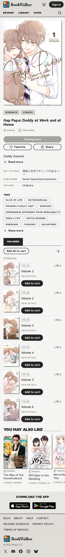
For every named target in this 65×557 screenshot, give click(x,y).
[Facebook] (21, 551)
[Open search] (60, 13)
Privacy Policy (43, 524)
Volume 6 (27, 407)
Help (30, 518)
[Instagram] (28, 551)
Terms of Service (15, 530)
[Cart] (44, 4)
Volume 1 (27, 271)
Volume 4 (27, 353)
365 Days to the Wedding (38, 477)
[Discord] (13, 551)
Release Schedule (16, 524)
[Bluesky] (36, 551)
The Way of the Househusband (13, 476)
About (18, 518)
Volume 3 (27, 325)
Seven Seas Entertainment (39, 179)
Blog (7, 518)
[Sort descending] (58, 251)
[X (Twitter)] (5, 551)
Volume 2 (27, 298)
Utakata (27, 185)
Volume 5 (27, 380)
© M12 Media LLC (13, 545)
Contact (43, 518)
